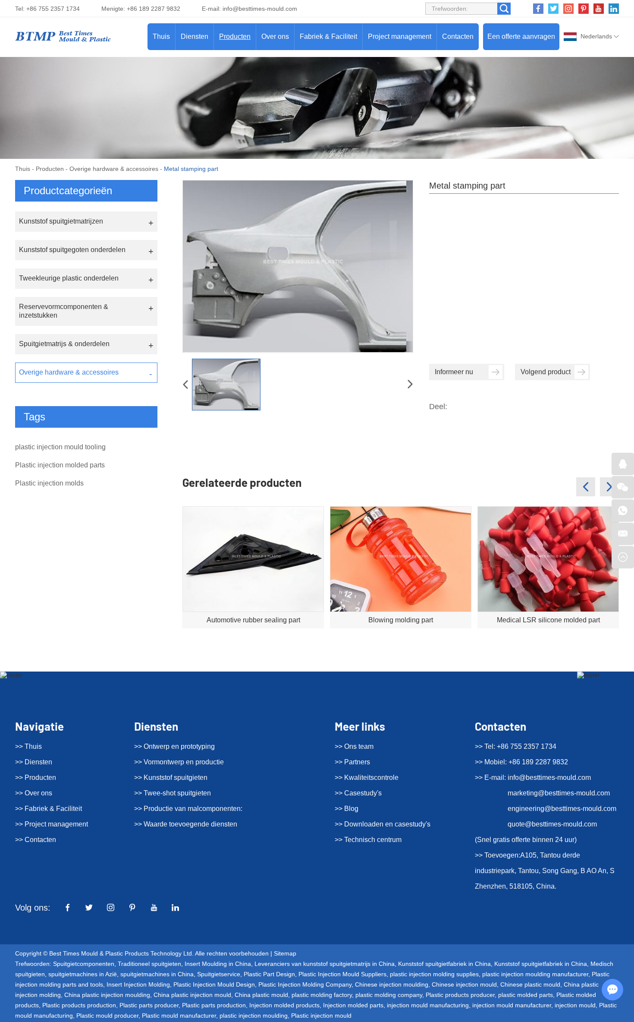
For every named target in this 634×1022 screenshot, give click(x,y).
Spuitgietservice (218, 974)
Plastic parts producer (149, 1005)
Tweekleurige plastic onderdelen (69, 278)
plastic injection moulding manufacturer (535, 974)
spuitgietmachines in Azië (82, 974)
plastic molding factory (322, 994)
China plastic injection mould (192, 994)
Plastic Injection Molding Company (305, 984)
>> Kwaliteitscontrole (367, 777)
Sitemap (285, 953)
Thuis (161, 36)
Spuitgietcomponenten (83, 963)
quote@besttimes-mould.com (552, 824)
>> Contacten (35, 839)
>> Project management (51, 824)
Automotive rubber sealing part (253, 620)
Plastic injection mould (321, 1015)
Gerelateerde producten (241, 482)
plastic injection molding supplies (434, 974)
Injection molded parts (353, 1005)
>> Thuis (28, 746)
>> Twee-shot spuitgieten (172, 793)
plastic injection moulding (254, 1015)
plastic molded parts (525, 994)
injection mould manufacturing (428, 1005)
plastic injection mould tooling (60, 447)
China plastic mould (261, 994)
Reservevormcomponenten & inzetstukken (63, 311)
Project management (399, 36)
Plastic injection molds (49, 483)
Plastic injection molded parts (60, 465)
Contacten (458, 36)
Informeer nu (454, 371)
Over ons (275, 36)
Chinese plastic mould (530, 984)
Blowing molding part (400, 620)
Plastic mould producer (107, 1015)
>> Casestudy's (358, 793)
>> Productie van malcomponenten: (188, 808)
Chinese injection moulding (391, 984)
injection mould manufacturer (511, 1005)
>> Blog (346, 808)
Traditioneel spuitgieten (149, 963)
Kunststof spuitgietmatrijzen (61, 221)
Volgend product (546, 371)
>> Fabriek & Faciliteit (48, 808)
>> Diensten (33, 762)
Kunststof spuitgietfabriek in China (444, 963)
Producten (235, 36)
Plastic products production (79, 1005)
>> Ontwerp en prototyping (174, 746)
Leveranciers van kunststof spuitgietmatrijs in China (324, 963)
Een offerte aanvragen (521, 36)
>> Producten (35, 777)
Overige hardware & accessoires (113, 168)
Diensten (194, 36)
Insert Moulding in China (218, 963)
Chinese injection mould (464, 984)
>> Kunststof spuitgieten (170, 777)
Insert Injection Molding (138, 984)
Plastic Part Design (269, 974)
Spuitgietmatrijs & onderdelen (64, 343)
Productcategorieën (68, 190)
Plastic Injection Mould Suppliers (342, 974)
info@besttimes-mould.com (260, 8)
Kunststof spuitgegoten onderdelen (72, 249)
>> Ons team (354, 746)
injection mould (575, 1005)
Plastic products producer (460, 994)
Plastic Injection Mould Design (214, 984)
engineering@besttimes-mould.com (562, 808)
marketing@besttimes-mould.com (559, 793)
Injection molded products (284, 1005)
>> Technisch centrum (368, 839)
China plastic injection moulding (107, 994)
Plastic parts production (214, 1005)
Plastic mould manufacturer (179, 1015)
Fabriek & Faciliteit (328, 36)
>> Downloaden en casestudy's (382, 824)
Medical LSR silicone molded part (548, 620)
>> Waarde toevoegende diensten (185, 824)
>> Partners (352, 762)
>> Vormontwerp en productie (179, 762)
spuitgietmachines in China (157, 974)
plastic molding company (388, 994)
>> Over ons (33, 793)
